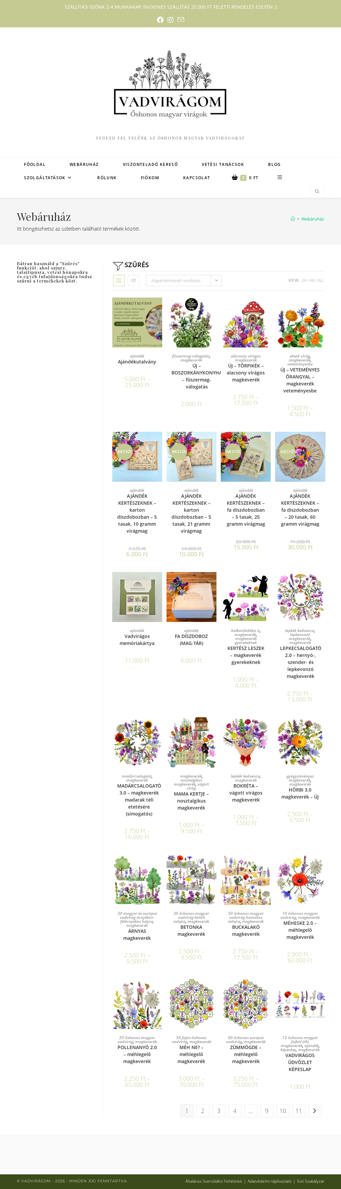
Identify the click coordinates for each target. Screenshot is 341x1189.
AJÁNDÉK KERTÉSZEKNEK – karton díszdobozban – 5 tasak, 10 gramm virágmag (137, 513)
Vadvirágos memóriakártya (137, 639)
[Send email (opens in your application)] (180, 20)
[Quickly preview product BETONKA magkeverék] (213, 866)
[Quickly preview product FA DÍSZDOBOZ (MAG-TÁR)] (213, 583)
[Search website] (317, 192)
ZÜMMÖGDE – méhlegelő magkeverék (245, 1054)
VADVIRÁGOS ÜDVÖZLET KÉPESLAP (300, 1062)
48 (312, 280)
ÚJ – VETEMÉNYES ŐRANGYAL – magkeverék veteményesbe (300, 380)
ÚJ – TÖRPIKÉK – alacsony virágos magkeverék (246, 372)
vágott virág (198, 786)
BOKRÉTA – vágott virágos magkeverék (245, 793)
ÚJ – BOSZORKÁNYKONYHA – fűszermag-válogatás (196, 376)
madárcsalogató (137, 776)
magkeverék (191, 360)
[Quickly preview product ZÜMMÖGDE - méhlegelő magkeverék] (267, 990)
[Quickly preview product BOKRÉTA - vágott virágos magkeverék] (267, 729)
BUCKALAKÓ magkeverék (246, 930)
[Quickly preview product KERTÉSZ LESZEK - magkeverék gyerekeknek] (267, 583)
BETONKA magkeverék (191, 930)
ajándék (137, 356)
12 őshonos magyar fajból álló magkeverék (299, 1041)
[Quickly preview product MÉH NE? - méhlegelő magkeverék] (213, 990)
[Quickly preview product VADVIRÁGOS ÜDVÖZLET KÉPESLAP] (322, 990)
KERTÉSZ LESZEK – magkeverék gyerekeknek (245, 655)
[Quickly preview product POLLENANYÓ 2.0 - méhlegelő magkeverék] (159, 990)
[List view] (133, 280)
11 (298, 1111)
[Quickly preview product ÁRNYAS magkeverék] (159, 866)
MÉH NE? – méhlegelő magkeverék (191, 1054)
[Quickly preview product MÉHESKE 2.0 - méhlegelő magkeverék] (322, 866)
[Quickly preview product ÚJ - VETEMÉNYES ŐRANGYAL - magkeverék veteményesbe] (322, 309)
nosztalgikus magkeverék (188, 782)
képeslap (288, 1049)
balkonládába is (245, 630)
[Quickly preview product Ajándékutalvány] (159, 309)
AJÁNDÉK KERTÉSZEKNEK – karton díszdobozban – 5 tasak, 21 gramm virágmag (191, 513)
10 (282, 1111)
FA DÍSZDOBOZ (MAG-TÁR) (191, 639)
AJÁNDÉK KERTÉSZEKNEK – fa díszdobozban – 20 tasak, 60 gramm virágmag (300, 510)
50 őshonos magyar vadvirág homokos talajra (246, 917)
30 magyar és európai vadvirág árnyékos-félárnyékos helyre (137, 917)
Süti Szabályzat (310, 1181)
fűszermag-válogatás (190, 356)
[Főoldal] (293, 219)
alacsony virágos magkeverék (246, 358)
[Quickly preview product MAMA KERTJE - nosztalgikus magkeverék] (213, 729)
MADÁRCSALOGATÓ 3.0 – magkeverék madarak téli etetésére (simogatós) (139, 800)
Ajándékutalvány (137, 361)
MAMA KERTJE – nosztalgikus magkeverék (191, 801)
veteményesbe (300, 364)
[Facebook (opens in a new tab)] (160, 20)
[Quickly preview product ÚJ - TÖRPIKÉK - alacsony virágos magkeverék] (267, 309)
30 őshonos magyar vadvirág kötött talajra (191, 917)
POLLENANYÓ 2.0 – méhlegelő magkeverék (137, 1054)
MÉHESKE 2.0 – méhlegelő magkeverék (300, 930)
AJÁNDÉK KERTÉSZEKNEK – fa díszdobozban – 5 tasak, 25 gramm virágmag (246, 510)
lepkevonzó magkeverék (299, 636)
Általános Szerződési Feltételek (213, 1181)
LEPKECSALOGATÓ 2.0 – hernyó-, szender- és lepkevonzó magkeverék (300, 662)
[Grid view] (119, 280)
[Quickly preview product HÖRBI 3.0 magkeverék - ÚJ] (322, 729)
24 (304, 280)
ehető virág (300, 356)
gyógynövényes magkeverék (300, 778)
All (321, 280)
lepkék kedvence (299, 630)
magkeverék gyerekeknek (246, 640)
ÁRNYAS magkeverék (137, 934)
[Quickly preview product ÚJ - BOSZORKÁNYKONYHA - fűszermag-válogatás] (213, 309)
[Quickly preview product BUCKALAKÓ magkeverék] (267, 866)
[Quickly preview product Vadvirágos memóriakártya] (159, 583)
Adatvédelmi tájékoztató (269, 1181)
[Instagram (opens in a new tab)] (170, 20)
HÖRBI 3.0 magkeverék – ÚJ (300, 793)
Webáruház (312, 219)
